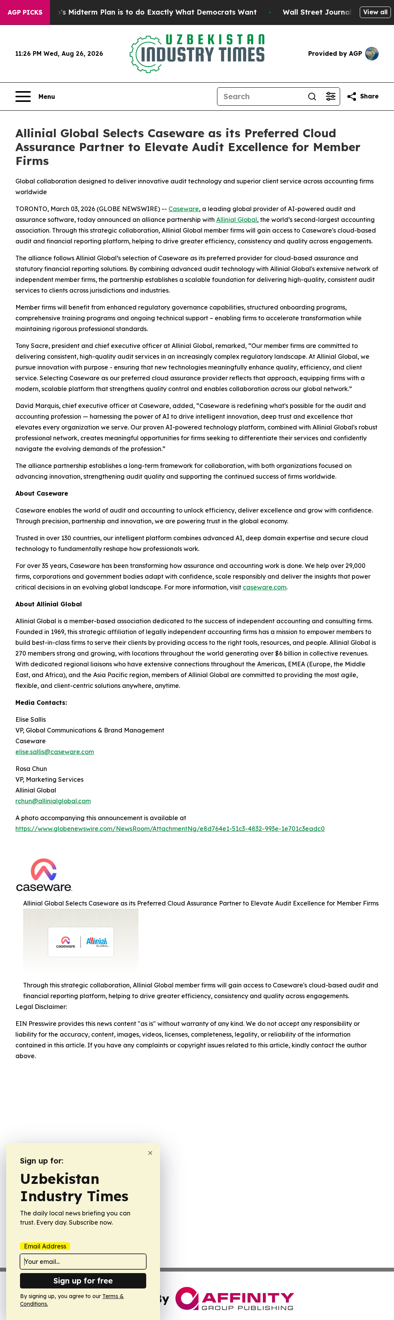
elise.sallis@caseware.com (54, 752)
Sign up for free (83, 1280)
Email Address (45, 1246)
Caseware (184, 209)
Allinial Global (236, 219)
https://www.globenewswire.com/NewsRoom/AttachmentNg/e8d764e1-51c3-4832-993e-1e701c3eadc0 (170, 828)
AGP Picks (25, 12)
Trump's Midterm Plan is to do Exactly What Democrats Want (147, 12)
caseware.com (264, 587)
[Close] (150, 1153)
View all (375, 12)
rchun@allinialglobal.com (53, 801)
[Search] (312, 96)
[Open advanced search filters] (330, 96)
